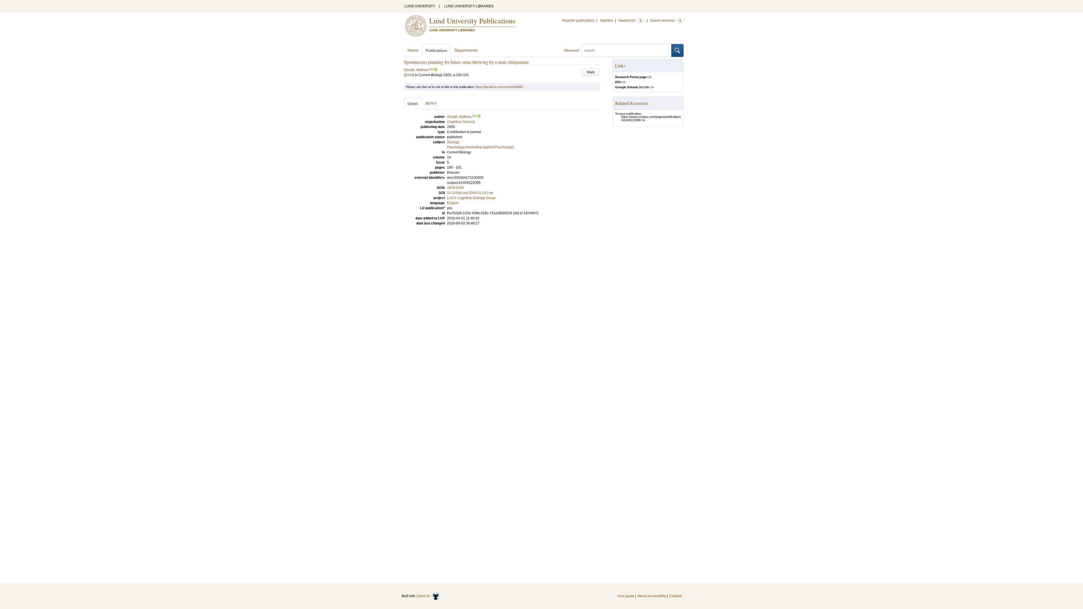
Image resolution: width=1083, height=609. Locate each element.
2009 (409, 75)
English (453, 203)
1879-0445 (455, 188)
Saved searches (665, 21)
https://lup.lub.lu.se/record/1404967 (499, 87)
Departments (465, 50)
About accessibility (652, 596)
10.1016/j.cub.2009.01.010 (467, 193)
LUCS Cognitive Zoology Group (471, 198)
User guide (625, 596)
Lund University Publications (472, 20)
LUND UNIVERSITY (419, 6)
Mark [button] (591, 72)
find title (632, 87)
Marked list (629, 21)
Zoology (453, 142)
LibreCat (423, 596)
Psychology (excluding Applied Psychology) (480, 147)
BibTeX (431, 103)
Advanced (571, 50)
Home (413, 50)
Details (413, 104)
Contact (675, 596)
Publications (436, 50)
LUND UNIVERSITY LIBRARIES (469, 6)
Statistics (606, 21)
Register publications (578, 21)
